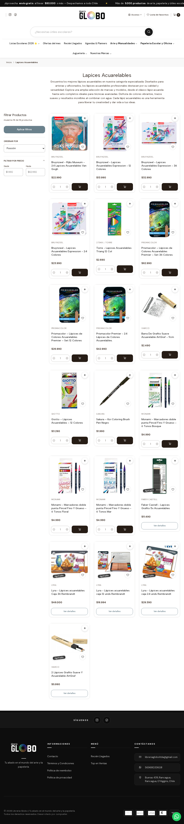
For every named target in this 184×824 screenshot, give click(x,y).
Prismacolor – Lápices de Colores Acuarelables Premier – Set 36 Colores (157, 251)
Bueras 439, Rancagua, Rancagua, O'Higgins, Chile (160, 779)
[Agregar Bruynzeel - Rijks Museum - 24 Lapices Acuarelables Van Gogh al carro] (80, 187)
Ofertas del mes (52, 43)
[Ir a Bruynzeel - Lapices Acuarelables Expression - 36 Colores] (159, 133)
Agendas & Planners (96, 43)
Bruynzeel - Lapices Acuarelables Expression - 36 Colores (159, 166)
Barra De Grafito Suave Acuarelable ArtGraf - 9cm (157, 335)
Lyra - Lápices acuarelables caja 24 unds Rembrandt (158, 592)
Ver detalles (160, 525)
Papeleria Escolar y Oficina (156, 43)
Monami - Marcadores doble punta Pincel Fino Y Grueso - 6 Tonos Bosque (158, 423)
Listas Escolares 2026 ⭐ (23, 43)
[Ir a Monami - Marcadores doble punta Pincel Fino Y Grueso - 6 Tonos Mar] (114, 476)
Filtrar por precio (14, 161)
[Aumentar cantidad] (67, 186)
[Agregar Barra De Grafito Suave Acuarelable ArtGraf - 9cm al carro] (170, 355)
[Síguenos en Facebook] (15, 15)
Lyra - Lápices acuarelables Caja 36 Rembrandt (68, 592)
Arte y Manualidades (122, 43)
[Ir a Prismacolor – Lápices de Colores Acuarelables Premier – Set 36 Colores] (159, 219)
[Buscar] (149, 32)
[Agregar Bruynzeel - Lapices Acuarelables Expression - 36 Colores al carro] (170, 187)
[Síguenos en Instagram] (10, 15)
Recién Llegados (73, 43)
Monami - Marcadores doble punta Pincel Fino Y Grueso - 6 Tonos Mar (113, 508)
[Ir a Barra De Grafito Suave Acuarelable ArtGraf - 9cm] (159, 305)
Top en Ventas (99, 763)
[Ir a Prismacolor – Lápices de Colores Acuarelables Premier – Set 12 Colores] (69, 305)
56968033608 (153, 767)
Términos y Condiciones (60, 763)
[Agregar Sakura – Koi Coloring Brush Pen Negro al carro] (125, 440)
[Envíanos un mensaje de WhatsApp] (176, 816)
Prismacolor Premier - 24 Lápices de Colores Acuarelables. (111, 337)
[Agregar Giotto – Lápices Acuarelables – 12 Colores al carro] (80, 440)
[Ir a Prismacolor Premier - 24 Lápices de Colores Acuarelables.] (114, 305)
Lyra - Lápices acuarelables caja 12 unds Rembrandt (113, 592)
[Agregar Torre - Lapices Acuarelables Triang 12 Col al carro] (125, 269)
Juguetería (78, 53)
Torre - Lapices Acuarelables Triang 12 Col (114, 249)
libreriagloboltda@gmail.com (161, 757)
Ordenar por (11, 141)
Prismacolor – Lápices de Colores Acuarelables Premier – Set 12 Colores (66, 337)
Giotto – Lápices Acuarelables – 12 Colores (67, 421)
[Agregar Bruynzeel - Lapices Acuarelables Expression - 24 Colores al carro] (80, 272)
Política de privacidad (59, 777)
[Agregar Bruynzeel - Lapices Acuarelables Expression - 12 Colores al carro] (125, 187)
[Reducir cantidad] (54, 186)
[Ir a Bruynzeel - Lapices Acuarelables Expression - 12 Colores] (114, 133)
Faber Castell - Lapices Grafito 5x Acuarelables (155, 506)
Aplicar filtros (24, 129)
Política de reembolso (59, 770)
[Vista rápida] (85, 118)
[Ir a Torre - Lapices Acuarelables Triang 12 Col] (114, 219)
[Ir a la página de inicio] (92, 14)
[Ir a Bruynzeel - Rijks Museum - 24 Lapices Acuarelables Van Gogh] (69, 133)
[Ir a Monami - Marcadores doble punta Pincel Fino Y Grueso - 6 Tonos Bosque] (159, 390)
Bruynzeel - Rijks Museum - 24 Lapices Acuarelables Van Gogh (68, 166)
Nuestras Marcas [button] (99, 53)
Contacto (52, 756)
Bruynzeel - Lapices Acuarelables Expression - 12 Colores (113, 166)
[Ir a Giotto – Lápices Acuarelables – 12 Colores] (69, 390)
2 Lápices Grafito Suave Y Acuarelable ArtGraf (67, 674)
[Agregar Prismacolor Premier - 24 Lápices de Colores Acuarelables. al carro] (125, 358)
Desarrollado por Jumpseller (52, 814)
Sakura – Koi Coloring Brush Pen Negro (113, 421)
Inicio (9, 62)
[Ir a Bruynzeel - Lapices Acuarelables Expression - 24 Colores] (69, 219)
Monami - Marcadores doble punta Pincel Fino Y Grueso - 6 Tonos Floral (68, 508)
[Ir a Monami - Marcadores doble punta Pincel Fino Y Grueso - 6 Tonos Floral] (69, 476)
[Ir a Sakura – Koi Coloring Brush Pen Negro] (114, 390)
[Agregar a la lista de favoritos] (82, 147)
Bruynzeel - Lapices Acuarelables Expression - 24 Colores (69, 251)
